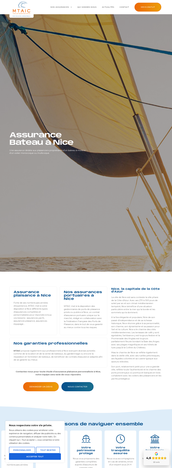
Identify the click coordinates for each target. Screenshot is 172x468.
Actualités (108, 7)
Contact (124, 7)
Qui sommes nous (87, 7)
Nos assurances (60, 7)
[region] (34, 442)
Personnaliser (22, 450)
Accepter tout (34, 456)
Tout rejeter (47, 450)
